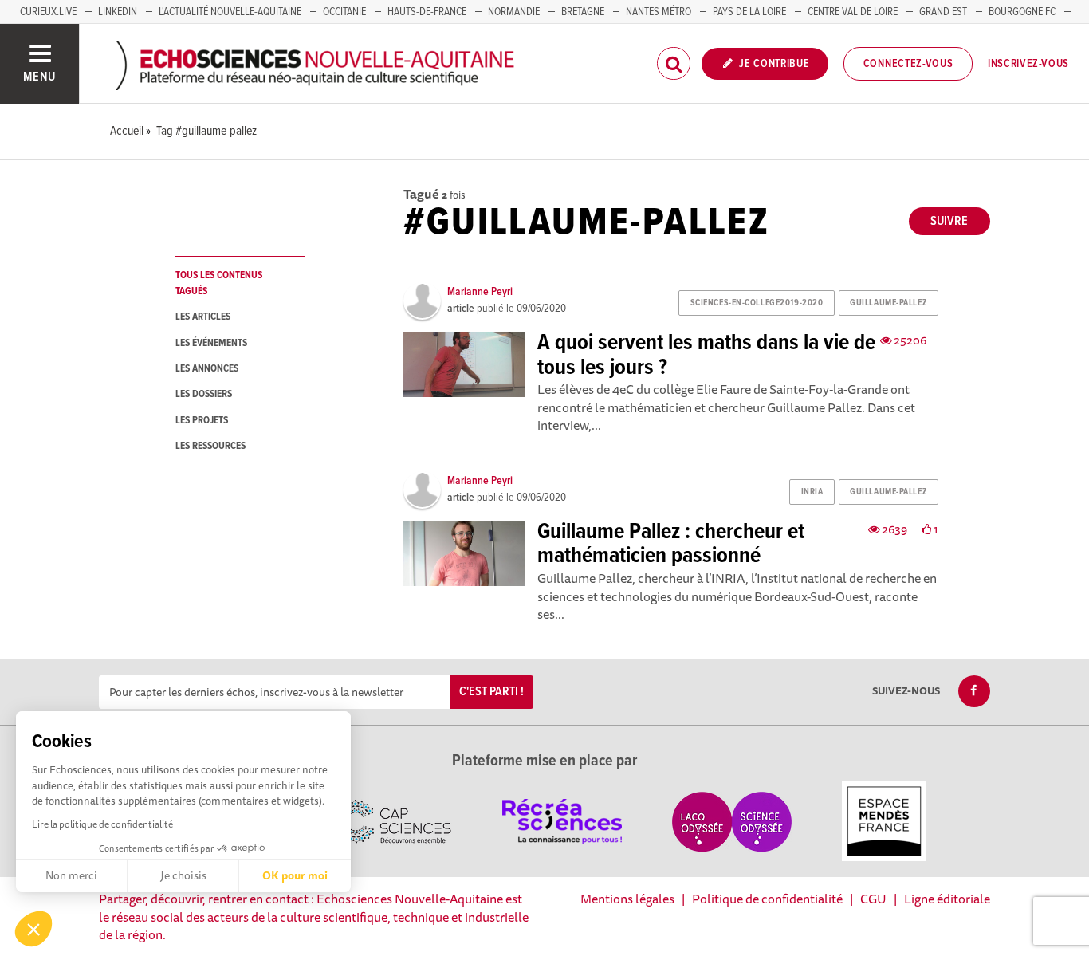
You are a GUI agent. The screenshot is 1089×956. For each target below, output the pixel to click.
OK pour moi (295, 875)
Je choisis (183, 875)
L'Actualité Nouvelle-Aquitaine (230, 12)
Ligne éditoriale (947, 898)
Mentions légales (627, 898)
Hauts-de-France (426, 12)
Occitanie (344, 12)
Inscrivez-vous (1028, 64)
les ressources (210, 446)
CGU (873, 898)
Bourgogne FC (1022, 12)
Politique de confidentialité (767, 898)
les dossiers (203, 394)
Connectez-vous (908, 64)
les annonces (206, 369)
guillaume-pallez (888, 303)
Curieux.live (48, 12)
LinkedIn (117, 12)
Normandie (514, 12)
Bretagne (582, 12)
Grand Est (943, 12)
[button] (33, 929)
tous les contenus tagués (218, 283)
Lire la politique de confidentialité (102, 824)
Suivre (949, 221)
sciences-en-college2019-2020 (757, 303)
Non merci (71, 875)
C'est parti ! (491, 691)
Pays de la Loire (749, 12)
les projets (201, 420)
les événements (211, 343)
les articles (202, 317)
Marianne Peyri (480, 292)
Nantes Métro (658, 12)
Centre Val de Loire (853, 12)
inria (812, 492)
